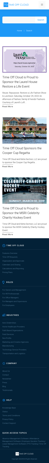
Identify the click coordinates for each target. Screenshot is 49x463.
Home (19, 31)
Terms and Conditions (11, 415)
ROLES (9, 282)
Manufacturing (8, 346)
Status (5, 412)
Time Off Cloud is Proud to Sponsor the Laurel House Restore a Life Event (20, 81)
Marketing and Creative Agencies (15, 342)
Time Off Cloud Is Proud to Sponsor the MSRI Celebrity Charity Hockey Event (20, 213)
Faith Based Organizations (12, 330)
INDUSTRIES (12, 315)
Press (4, 383)
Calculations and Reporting (13, 269)
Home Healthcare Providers (13, 327)
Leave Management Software (14, 444)
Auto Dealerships (9, 323)
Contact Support (9, 423)
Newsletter (6, 379)
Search (40, 20)
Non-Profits (6, 338)
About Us (6, 371)
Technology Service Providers (14, 350)
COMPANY (11, 363)
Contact (5, 375)
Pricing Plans (7, 272)
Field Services (8, 334)
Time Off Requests (9, 257)
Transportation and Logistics (14, 353)
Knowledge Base (9, 408)
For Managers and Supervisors (14, 301)
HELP (9, 400)
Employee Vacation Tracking (33, 441)
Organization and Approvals (13, 261)
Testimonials (7, 390)
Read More (7, 106)
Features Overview (9, 253)
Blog (4, 386)
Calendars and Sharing (11, 265)
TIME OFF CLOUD (15, 245)
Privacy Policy (7, 419)
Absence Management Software (15, 438)
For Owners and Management (14, 290)
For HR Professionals (10, 294)
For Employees (8, 305)
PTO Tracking (32, 444)
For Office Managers (10, 298)
